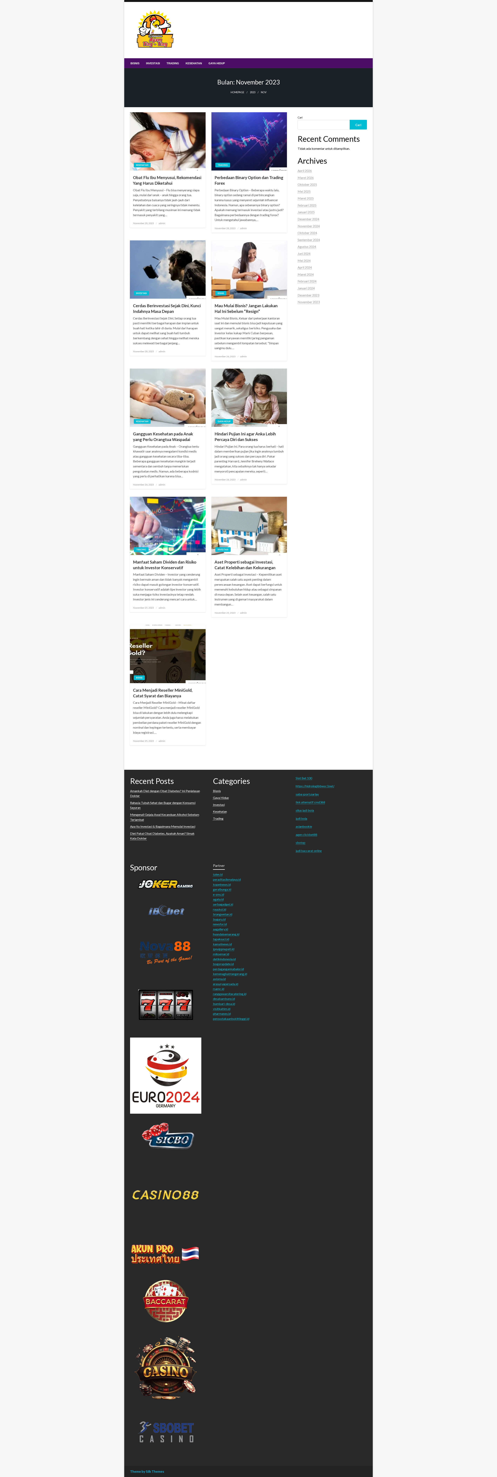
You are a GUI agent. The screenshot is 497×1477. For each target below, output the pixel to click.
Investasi (153, 63)
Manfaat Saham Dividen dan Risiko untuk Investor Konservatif (164, 564)
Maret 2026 (306, 177)
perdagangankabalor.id (228, 969)
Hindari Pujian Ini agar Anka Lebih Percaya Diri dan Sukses (245, 436)
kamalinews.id (222, 944)
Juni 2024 (304, 253)
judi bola (301, 818)
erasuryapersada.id (225, 984)
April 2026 (305, 170)
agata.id (218, 899)
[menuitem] (135, 63)
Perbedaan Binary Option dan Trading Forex (249, 180)
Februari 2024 (307, 281)
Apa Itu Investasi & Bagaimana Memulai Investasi (162, 826)
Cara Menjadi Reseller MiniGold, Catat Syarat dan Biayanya (162, 693)
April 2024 (305, 267)
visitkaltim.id (221, 1009)
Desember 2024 (308, 219)
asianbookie (304, 826)
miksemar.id (221, 954)
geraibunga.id (222, 889)
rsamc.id (218, 989)
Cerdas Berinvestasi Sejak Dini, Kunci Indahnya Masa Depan (167, 308)
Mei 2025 (304, 191)
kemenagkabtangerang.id (230, 974)
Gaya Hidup (217, 63)
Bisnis (134, 63)
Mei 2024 (304, 260)
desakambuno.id (224, 998)
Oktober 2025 (307, 184)
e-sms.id (218, 894)
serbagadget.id (223, 904)
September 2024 (309, 240)
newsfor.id (220, 924)
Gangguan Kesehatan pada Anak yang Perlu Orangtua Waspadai (163, 436)
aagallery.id (220, 929)
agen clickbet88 (306, 834)
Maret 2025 (306, 198)
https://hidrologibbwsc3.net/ (315, 786)
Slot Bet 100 (304, 778)
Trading (173, 63)
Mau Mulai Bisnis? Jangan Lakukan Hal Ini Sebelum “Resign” (246, 308)
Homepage (237, 92)
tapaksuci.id (221, 939)
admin (162, 223)
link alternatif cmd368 (310, 802)
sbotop (300, 842)
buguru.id (219, 919)
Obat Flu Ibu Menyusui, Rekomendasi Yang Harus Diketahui (167, 180)
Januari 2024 (306, 288)
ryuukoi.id (219, 909)
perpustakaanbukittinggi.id (231, 1018)
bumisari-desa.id (224, 1004)
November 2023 (309, 302)
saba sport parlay (307, 794)
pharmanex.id (222, 1013)
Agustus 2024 (307, 246)
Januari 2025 (306, 212)
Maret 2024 (306, 274)
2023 (252, 92)
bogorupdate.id (223, 964)
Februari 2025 (307, 205)
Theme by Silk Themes (147, 1471)
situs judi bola (305, 810)
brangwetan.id (222, 914)
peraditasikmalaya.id (227, 879)
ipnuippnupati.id (223, 949)
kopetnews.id (222, 884)
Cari (300, 117)
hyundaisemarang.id (226, 934)
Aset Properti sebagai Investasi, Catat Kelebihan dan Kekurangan (245, 564)
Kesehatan (194, 63)
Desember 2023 (308, 295)
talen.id (218, 874)
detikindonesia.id (224, 959)
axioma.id (219, 979)
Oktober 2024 (307, 233)
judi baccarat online (309, 850)
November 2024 (309, 226)
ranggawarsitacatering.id (229, 994)
